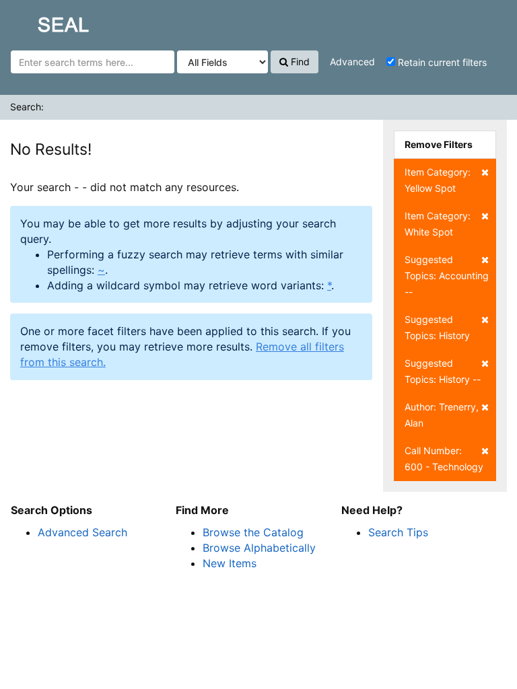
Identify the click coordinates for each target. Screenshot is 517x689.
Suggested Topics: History (437, 327)
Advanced (352, 61)
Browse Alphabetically (259, 547)
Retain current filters (441, 62)
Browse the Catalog (253, 532)
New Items (229, 563)
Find (299, 61)
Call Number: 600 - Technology (444, 458)
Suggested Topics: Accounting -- (447, 275)
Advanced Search (82, 532)
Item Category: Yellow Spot (438, 180)
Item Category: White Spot (438, 224)
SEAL (38, 21)
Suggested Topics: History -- (443, 371)
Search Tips (398, 532)
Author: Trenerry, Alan (442, 415)
